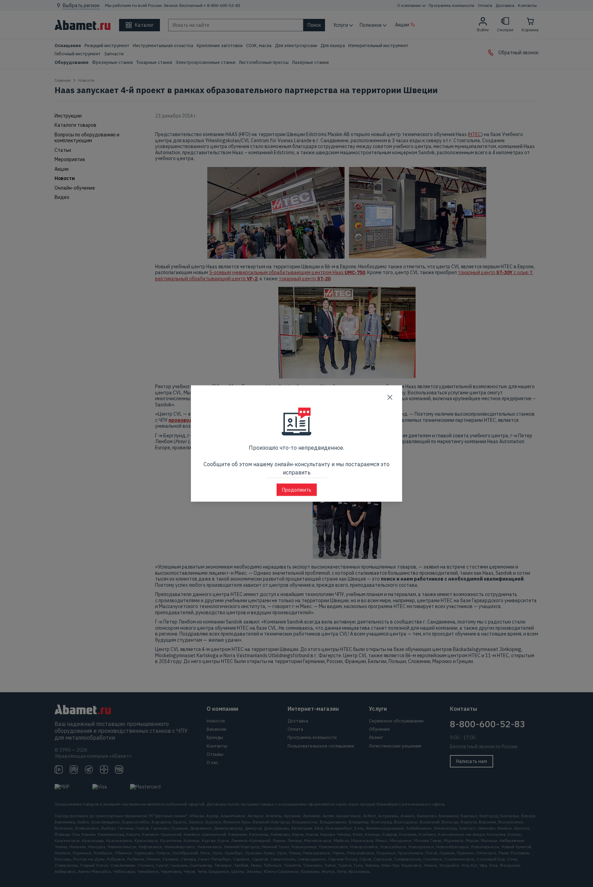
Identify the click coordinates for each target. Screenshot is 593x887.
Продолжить (296, 490)
